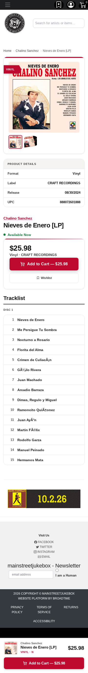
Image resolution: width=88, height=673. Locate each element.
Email (45, 556)
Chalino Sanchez (27, 51)
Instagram (46, 552)
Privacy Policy (17, 610)
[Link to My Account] (71, 6)
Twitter (45, 547)
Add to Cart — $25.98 (47, 264)
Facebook (45, 542)
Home (7, 51)
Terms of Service (44, 610)
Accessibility (44, 621)
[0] (83, 5)
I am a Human (66, 575)
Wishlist (46, 278)
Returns (71, 607)
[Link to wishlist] (58, 6)
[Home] (15, 23)
